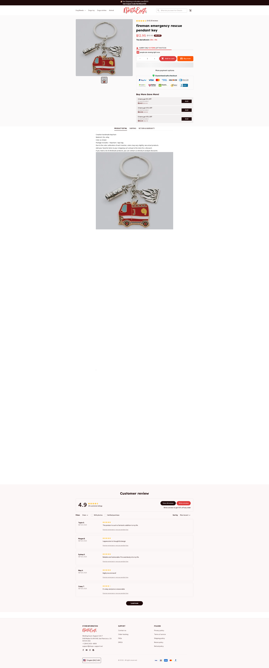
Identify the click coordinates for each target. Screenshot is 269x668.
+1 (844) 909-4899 (89, 644)
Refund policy (159, 646)
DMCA (120, 642)
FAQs (120, 638)
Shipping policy (159, 638)
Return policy (158, 642)
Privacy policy (159, 630)
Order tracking (123, 634)
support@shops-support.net (92, 646)
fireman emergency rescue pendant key (115, 529)
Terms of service (160, 634)
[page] (148, 2)
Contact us (122, 630)
